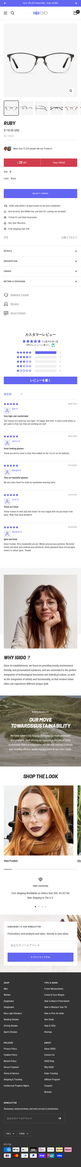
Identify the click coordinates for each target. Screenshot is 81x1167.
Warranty (15, 304)
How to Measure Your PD (55, 1007)
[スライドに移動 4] (45, 906)
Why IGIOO (49, 1067)
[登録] (59, 1118)
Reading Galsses (11, 1019)
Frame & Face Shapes (54, 995)
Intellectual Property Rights (16, 1085)
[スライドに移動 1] (35, 906)
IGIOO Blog (49, 1061)
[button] (24, 352)
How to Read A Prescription (57, 1001)
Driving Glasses (11, 1025)
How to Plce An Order (54, 1013)
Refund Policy (10, 1061)
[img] (11, 404)
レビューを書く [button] (40, 380)
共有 (6, 237)
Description (10, 261)
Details (8, 251)
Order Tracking (51, 1073)
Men (6, 988)
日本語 (22, 1134)
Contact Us (49, 1055)
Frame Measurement (53, 988)
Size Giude (49, 1019)
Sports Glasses (10, 1032)
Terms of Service (11, 1073)
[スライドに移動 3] (42, 906)
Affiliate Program (52, 1079)
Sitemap (48, 1032)
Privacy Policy (10, 1049)
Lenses (7, 271)
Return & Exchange (14, 281)
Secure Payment (18, 313)
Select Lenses (40, 193)
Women (7, 995)
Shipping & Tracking (20, 295)
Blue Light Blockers (13, 1013)
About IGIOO (49, 1049)
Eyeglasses (9, 1001)
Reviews (48, 1092)
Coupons (48, 1085)
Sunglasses (9, 1007)
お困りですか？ (69, 237)
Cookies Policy (10, 1055)
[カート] (75, 13)
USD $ (8, 1134)
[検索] (12, 13)
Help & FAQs (49, 1025)
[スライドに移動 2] (38, 906)
